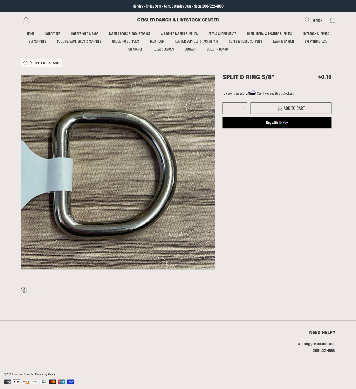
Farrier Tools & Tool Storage (129, 33)
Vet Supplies (37, 41)
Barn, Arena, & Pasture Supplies (269, 33)
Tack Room (157, 41)
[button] (316, 20)
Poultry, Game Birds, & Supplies (79, 41)
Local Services (163, 49)
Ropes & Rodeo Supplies (245, 41)
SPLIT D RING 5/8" (47, 63)
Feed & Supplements (222, 33)
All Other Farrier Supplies (179, 33)
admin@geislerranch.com (316, 343)
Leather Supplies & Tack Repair (196, 41)
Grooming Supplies (125, 41)
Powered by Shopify (45, 374)
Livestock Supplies (316, 33)
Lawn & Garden (283, 41)
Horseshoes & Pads (84, 33)
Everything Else (316, 41)
